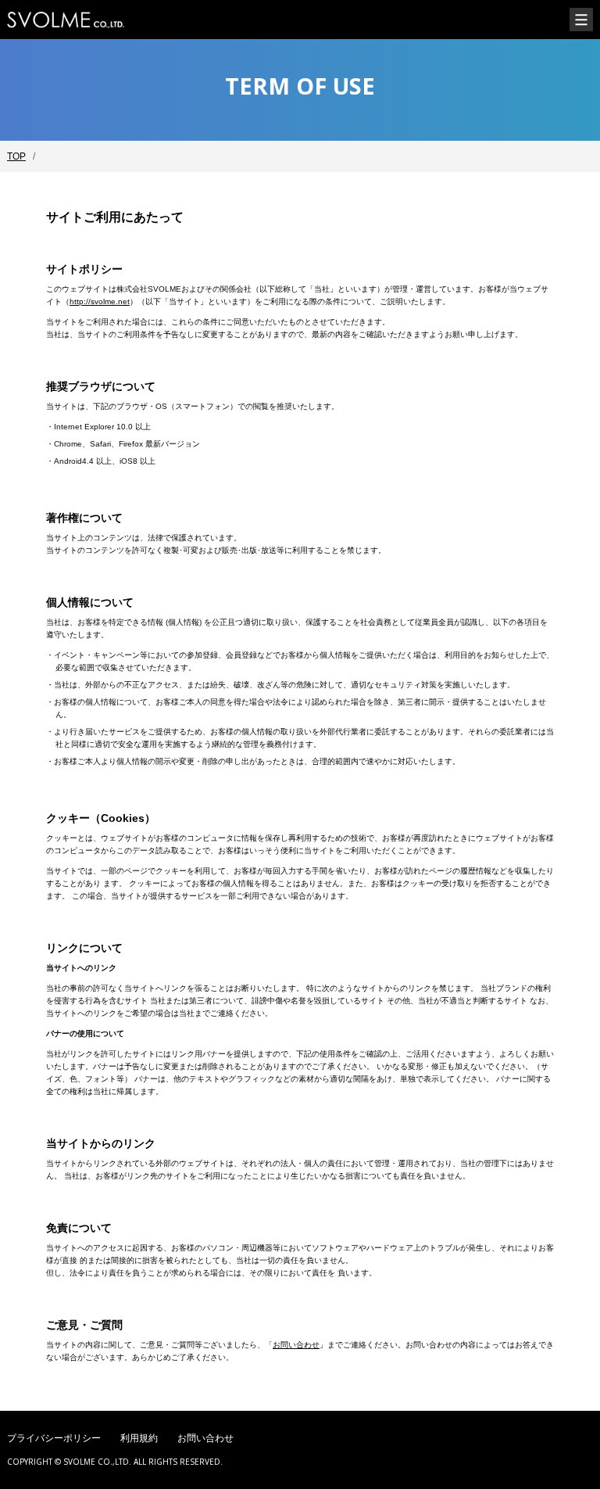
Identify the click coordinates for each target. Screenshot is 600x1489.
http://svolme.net (100, 301)
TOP (16, 156)
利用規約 (139, 1438)
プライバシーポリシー (54, 1438)
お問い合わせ (296, 1344)
